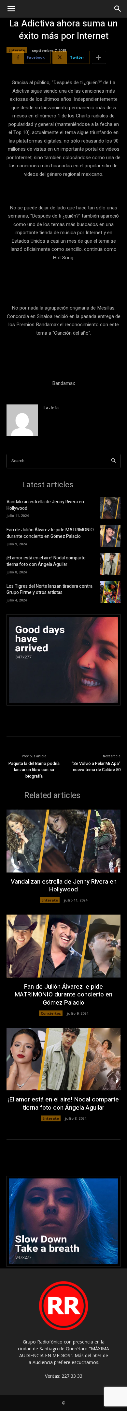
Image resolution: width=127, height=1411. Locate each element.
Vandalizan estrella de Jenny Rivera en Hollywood (45, 505)
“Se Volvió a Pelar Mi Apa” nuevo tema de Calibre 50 (96, 766)
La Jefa (51, 407)
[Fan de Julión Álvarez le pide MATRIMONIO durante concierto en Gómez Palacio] (110, 536)
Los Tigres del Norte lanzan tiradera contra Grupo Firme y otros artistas (49, 589)
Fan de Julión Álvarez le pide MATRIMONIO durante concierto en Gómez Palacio (50, 533)
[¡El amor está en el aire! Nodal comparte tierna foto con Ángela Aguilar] (110, 564)
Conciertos (51, 1013)
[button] (118, 9)
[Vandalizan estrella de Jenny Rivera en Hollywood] (110, 508)
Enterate (16, 50)
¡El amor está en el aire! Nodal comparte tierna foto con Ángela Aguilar (46, 561)
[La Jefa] (22, 420)
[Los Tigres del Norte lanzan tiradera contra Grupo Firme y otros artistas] (110, 592)
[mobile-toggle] (11, 9)
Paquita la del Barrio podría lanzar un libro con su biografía (34, 769)
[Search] (113, 461)
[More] (99, 57)
